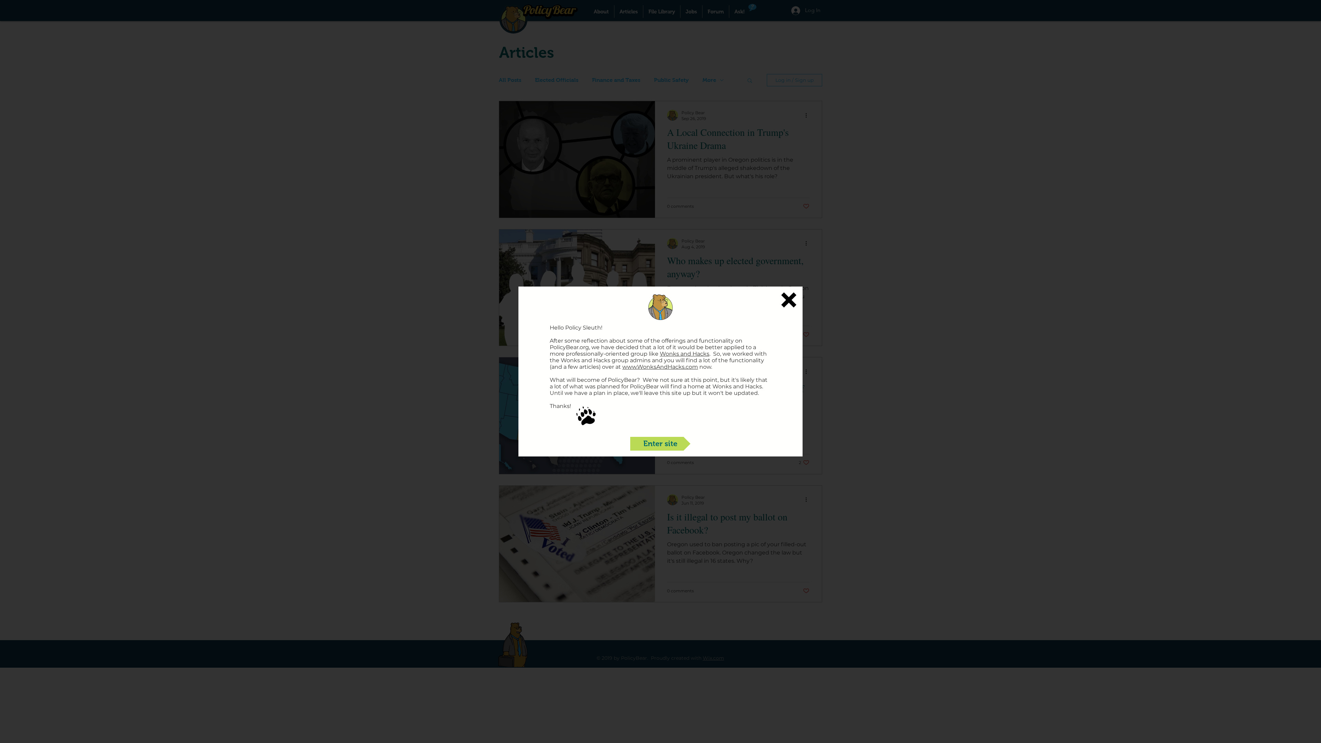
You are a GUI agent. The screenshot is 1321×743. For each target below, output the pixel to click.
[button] (788, 300)
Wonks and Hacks (684, 354)
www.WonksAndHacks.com (660, 367)
